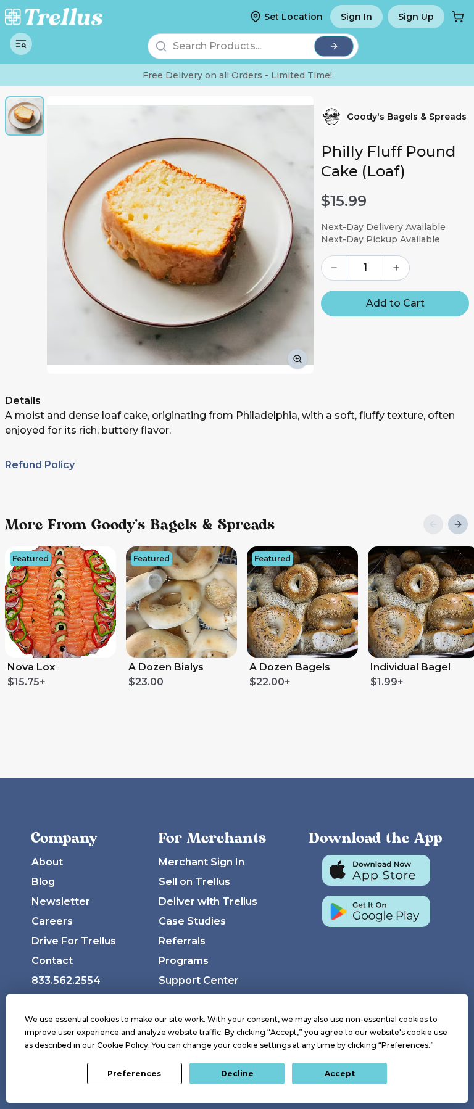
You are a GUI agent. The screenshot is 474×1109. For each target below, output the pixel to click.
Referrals (182, 941)
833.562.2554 (66, 980)
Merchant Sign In (201, 862)
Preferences (134, 1073)
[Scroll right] (458, 524)
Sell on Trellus (194, 882)
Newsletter (60, 901)
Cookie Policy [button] (122, 1045)
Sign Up (416, 16)
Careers (52, 921)
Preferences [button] (404, 1045)
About (47, 862)
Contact (52, 961)
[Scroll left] (433, 524)
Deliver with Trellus (208, 901)
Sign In (356, 16)
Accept (340, 1073)
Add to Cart (395, 303)
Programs (184, 961)
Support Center (199, 980)
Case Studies (192, 921)
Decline (237, 1073)
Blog (43, 882)
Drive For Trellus (73, 941)
